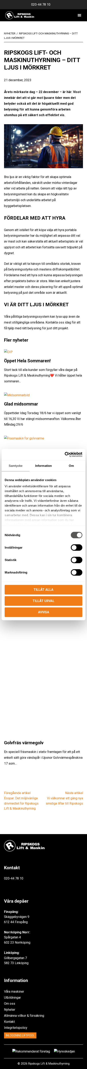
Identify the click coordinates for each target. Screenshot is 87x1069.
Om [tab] (71, 465)
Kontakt (9, 1022)
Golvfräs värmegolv (24, 742)
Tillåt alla (43, 589)
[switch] (76, 547)
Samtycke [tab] (16, 465)
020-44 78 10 (40, 4)
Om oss (9, 1004)
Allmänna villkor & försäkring (24, 1016)
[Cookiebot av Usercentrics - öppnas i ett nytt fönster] (64, 454)
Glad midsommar (21, 404)
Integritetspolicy (15, 1028)
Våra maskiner (14, 991)
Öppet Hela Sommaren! (27, 360)
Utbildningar (12, 997)
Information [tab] (43, 465)
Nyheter (9, 1010)
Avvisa (43, 612)
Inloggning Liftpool (20, 1035)
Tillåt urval (43, 601)
